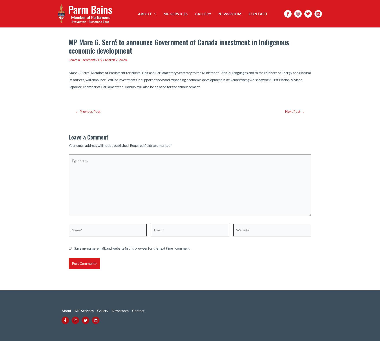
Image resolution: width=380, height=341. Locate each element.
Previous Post (87, 111)
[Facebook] (288, 14)
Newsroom (230, 14)
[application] (154, 14)
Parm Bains (90, 9)
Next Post (295, 111)
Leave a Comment (82, 60)
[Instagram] (298, 14)
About (145, 14)
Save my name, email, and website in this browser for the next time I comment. (132, 248)
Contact (258, 14)
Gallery (203, 14)
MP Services (175, 14)
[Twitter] (308, 14)
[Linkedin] (318, 14)
